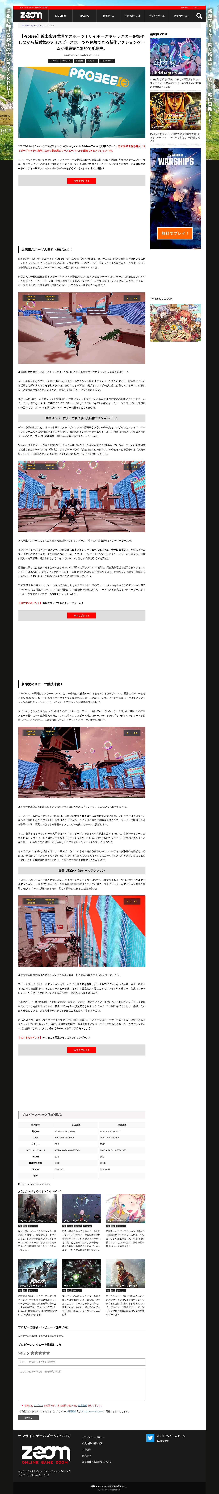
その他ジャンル (133, 15)
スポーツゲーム (107, 61)
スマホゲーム (181, 15)
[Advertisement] (81, 216)
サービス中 (66, 61)
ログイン (196, 7)
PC (20, 1226)
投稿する (28, 1418)
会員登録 (184, 7)
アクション (92, 61)
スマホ (69, 1226)
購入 (25, 1226)
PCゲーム (54, 61)
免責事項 (86, 1455)
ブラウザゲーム (157, 15)
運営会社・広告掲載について (96, 1461)
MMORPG (60, 15)
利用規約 (71, 1411)
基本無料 (79, 61)
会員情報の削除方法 (92, 1443)
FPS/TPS (84, 15)
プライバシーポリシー (92, 1411)
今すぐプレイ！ (82, 180)
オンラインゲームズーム (32, 25)
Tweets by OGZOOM (161, 298)
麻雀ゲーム (108, 15)
